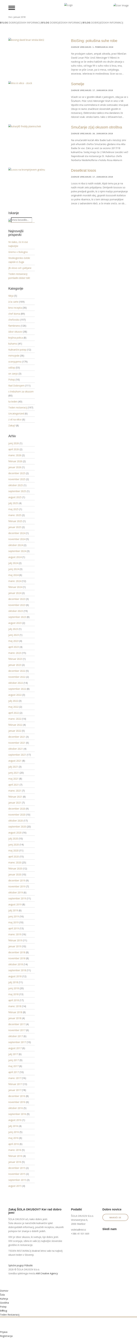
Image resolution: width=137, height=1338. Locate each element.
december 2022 (16, 670)
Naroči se (115, 1217)
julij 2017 (13, 1054)
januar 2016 (14, 1161)
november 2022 (16, 676)
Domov (4, 1290)
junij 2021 (13, 772)
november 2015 (16, 1173)
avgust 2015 (15, 1185)
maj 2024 (13, 575)
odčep (11, 367)
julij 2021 (13, 766)
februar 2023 (15, 658)
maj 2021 (13, 778)
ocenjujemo (14, 361)
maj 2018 (13, 994)
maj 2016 (13, 1138)
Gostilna (4, 1302)
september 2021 (17, 754)
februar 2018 (15, 1012)
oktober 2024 (15, 545)
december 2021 (16, 736)
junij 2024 (13, 569)
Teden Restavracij (9, 1314)
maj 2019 (13, 922)
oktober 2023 (15, 611)
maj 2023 (13, 640)
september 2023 (17, 617)
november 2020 (16, 814)
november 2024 (16, 539)
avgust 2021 (15, 760)
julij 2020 (13, 838)
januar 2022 (14, 730)
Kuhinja (4, 1298)
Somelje (77, 84)
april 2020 (13, 856)
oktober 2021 (15, 748)
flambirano (14, 325)
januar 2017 (14, 1090)
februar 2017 (15, 1084)
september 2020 (17, 826)
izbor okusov (15, 331)
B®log (3, 1310)
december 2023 (16, 599)
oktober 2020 (15, 820)
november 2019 (16, 886)
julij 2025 (13, 503)
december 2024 (16, 533)
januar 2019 (14, 946)
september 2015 (17, 1179)
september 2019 (17, 898)
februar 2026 (15, 461)
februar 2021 (15, 796)
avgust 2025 (15, 497)
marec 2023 (14, 652)
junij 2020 (13, 844)
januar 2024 (14, 593)
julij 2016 (13, 1126)
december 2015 (16, 1167)
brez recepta (15, 307)
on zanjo (13, 373)
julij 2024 (13, 563)
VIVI (10, 1237)
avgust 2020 (15, 832)
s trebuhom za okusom (21, 391)
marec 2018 (14, 1006)
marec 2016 (14, 1150)
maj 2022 (13, 706)
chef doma (14, 313)
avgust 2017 (15, 1048)
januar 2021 (14, 802)
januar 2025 (14, 527)
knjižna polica (15, 337)
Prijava (3, 1332)
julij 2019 (13, 910)
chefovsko (14, 319)
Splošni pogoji (16, 1265)
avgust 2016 (15, 1120)
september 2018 (17, 970)
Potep (11, 379)
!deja (11, 295)
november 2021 (16, 742)
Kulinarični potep (17, 349)
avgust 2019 (15, 904)
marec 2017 (14, 1078)
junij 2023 (13, 634)
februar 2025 (15, 521)
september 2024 (17, 551)
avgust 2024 (15, 557)
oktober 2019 (15, 892)
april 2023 (13, 646)
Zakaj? (11, 425)
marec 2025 (14, 515)
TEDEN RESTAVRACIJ (19, 1250)
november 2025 (16, 479)
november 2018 (16, 958)
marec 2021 (14, 790)
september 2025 (17, 491)
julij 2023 (13, 628)
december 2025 (16, 473)
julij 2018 (13, 982)
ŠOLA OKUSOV (16, 1219)
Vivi (10, 16)
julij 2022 (13, 700)
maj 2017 (13, 1066)
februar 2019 (15, 940)
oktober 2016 (15, 1108)
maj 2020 (13, 850)
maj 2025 (13, 509)
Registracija (6, 1336)
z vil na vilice (15, 419)
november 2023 (16, 605)
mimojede (13, 355)
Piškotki (28, 1265)
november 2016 (16, 1102)
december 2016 (16, 1096)
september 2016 (17, 1114)
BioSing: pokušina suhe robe (94, 41)
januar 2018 (14, 1018)
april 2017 (13, 1072)
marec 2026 (14, 455)
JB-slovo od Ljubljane (19, 267)
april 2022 (13, 712)
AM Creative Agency (47, 1273)
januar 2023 (14, 664)
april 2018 (13, 1000)
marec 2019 (14, 934)
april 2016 (13, 1144)
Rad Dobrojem (16, 385)
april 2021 (13, 784)
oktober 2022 (15, 682)
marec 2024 (14, 581)
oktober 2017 (15, 1036)
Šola (2, 1294)
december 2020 (16, 808)
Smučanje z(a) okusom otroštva (96, 127)
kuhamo (12, 343)
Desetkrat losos (83, 170)
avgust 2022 (15, 694)
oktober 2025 (15, 485)
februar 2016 (15, 1156)
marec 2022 (14, 718)
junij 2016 (13, 1132)
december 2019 (16, 880)
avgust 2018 (15, 976)
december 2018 (16, 952)
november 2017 (16, 1030)
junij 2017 (13, 1060)
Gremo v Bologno (18, 252)
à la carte (13, 301)
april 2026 (13, 449)
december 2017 (16, 1024)
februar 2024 (15, 587)
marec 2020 (14, 862)
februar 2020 (15, 868)
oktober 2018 (15, 964)
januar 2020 (14, 874)
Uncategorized (16, 413)
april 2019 (13, 928)
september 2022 (17, 688)
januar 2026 (14, 467)
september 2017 (17, 1042)
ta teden (12, 401)
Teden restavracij (17, 407)
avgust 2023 (15, 622)
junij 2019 (13, 916)
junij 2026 (13, 443)
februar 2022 (15, 724)
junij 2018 (13, 988)
